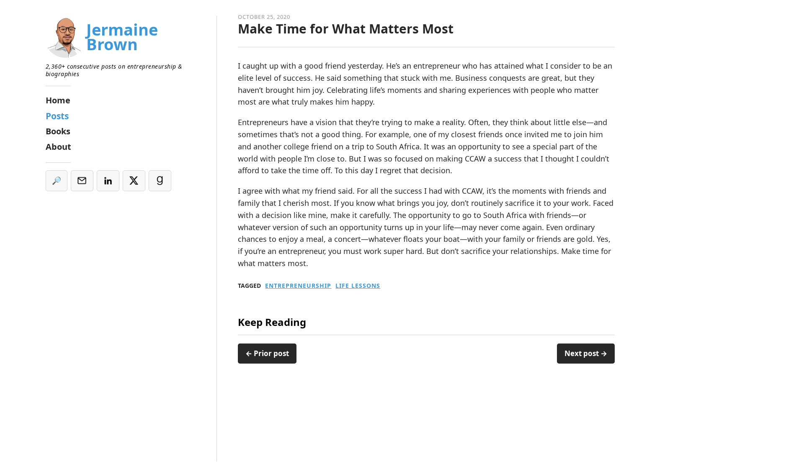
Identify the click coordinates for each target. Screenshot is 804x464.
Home (58, 100)
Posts (57, 116)
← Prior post (267, 353)
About (58, 146)
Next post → (585, 353)
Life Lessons (357, 286)
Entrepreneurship (298, 286)
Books (58, 131)
